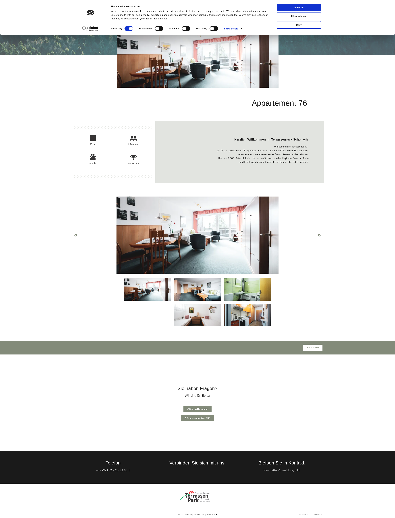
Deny (299, 25)
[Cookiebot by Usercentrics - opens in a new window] (90, 28)
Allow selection (299, 16)
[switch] (159, 28)
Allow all (299, 7)
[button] (75, 235)
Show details (231, 28)
